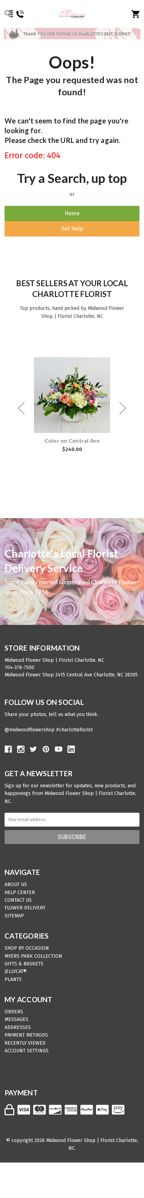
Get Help (72, 228)
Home (72, 213)
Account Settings (27, 1051)
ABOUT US (16, 884)
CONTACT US (18, 900)
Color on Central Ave (72, 440)
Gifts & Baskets (24, 964)
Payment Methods (26, 1035)
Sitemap (14, 916)
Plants (13, 979)
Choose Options (76, 395)
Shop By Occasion (27, 948)
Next (123, 408)
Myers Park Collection (33, 956)
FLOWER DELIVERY (25, 908)
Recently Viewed (25, 1043)
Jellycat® (16, 971)
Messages (16, 1019)
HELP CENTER (20, 892)
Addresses (18, 1027)
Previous (21, 408)
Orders (14, 1012)
